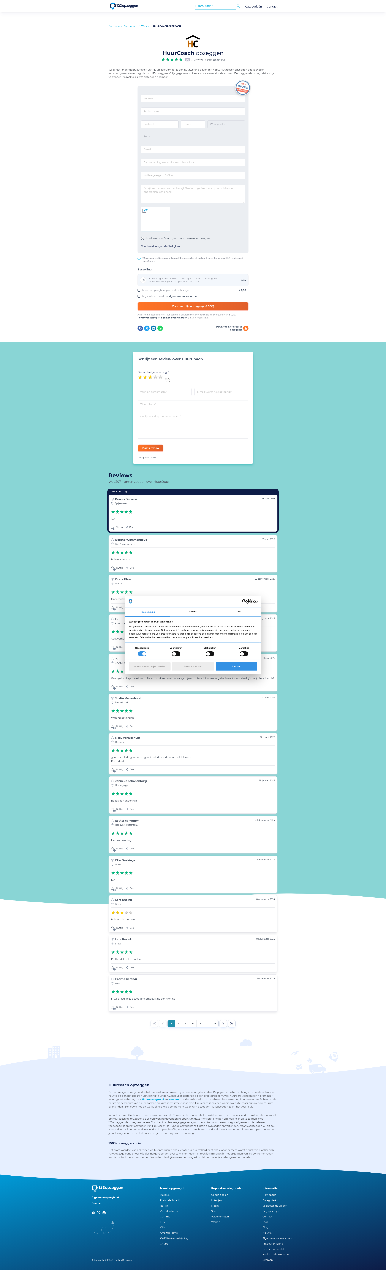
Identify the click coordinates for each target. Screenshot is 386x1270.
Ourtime (165, 1216)
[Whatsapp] (160, 328)
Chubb (164, 1243)
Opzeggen (114, 26)
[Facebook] (140, 328)
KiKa (162, 1227)
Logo (266, 1222)
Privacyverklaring (147, 317)
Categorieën (253, 6)
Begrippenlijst (271, 1211)
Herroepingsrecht (273, 1249)
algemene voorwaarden (183, 296)
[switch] (176, 653)
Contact (272, 6)
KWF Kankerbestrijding (174, 1238)
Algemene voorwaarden (277, 1238)
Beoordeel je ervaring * (153, 372)
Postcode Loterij (170, 1200)
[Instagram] (104, 1212)
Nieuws (267, 1232)
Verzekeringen (220, 1216)
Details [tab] (193, 611)
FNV (162, 1222)
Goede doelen (219, 1195)
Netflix (164, 1205)
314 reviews (197, 59)
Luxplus (164, 1195)
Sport (214, 1211)
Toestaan (236, 666)
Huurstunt (175, 1099)
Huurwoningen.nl (153, 1099)
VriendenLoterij (169, 1211)
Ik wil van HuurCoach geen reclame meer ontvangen (178, 238)
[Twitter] (147, 328)
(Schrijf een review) (215, 59)
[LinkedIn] (153, 328)
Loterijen (216, 1200)
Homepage (269, 1195)
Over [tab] (238, 611)
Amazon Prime (169, 1232)
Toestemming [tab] (148, 612)
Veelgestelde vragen (275, 1205)
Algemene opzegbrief (105, 1197)
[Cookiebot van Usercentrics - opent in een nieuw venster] (244, 601)
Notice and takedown (276, 1254)
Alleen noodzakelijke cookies (149, 666)
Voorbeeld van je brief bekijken (160, 246)
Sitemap (268, 1260)
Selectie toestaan (193, 666)
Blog (265, 1227)
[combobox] (215, 6)
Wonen (145, 26)
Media (215, 1205)
